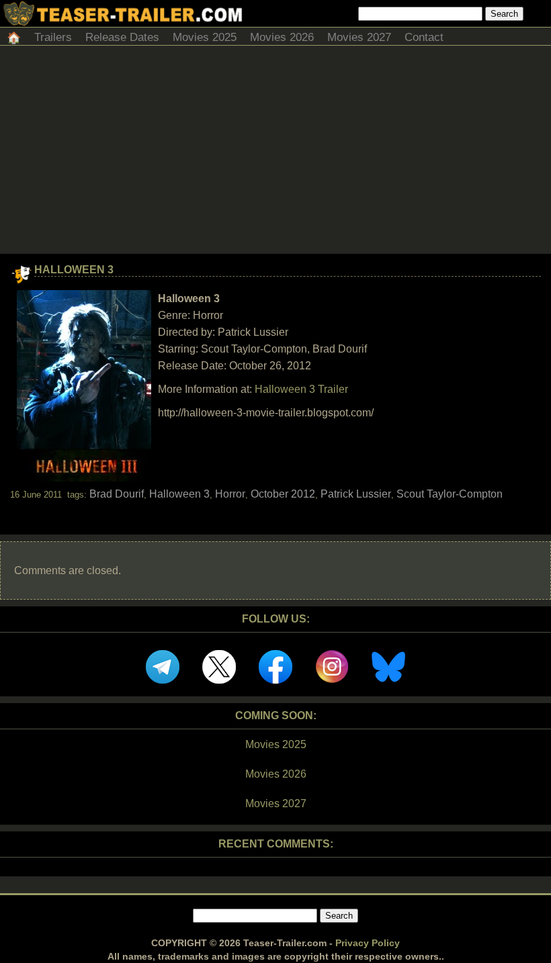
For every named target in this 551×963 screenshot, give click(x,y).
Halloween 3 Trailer (301, 389)
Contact (424, 37)
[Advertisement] (275, 153)
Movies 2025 (205, 37)
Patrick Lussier (356, 494)
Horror (230, 494)
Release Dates (122, 37)
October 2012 (283, 494)
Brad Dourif (116, 494)
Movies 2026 (282, 37)
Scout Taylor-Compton (449, 494)
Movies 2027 (359, 37)
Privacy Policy (367, 942)
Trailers (53, 37)
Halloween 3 (74, 269)
